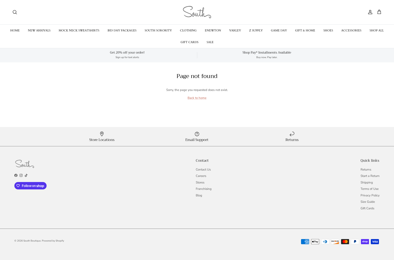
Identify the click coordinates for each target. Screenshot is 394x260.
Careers (201, 176)
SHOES (328, 30)
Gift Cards (367, 208)
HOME (15, 30)
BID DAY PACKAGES (122, 30)
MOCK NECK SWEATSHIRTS (79, 30)
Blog (199, 195)
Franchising (204, 189)
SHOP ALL (377, 30)
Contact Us (203, 169)
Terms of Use (370, 189)
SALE (210, 42)
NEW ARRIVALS (39, 30)
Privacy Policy (370, 195)
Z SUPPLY (256, 30)
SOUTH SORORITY (158, 30)
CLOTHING (188, 30)
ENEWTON (213, 30)
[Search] (14, 12)
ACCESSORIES (351, 30)
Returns (366, 169)
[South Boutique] (197, 12)
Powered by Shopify (53, 240)
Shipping (367, 182)
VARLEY (235, 30)
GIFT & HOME (305, 30)
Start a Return (370, 176)
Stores (200, 182)
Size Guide (368, 202)
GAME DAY (279, 30)
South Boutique (32, 240)
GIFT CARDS (189, 42)
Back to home (197, 98)
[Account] (369, 12)
